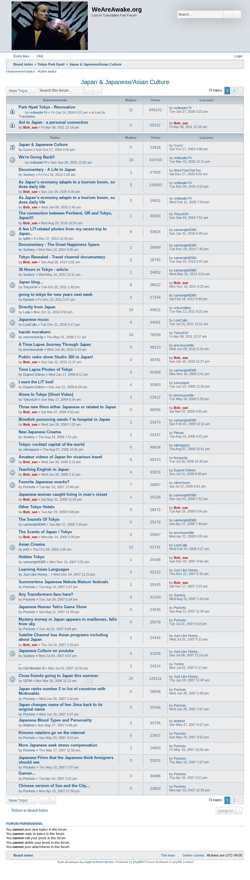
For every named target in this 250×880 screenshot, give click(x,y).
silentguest (31, 449)
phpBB (138, 862)
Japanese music (34, 319)
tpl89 (26, 238)
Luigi (26, 312)
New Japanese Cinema (40, 432)
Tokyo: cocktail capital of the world (51, 444)
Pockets (29, 487)
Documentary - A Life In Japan (47, 169)
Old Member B (34, 668)
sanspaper (182, 383)
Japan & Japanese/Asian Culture (125, 82)
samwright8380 (185, 230)
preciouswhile (33, 349)
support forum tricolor (99, 862)
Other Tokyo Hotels (37, 507)
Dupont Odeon (34, 374)
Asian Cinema (32, 544)
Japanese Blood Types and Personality (55, 720)
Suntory (29, 174)
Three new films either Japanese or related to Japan (67, 407)
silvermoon (182, 482)
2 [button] (234, 90)
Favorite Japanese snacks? (44, 482)
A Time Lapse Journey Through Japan (55, 344)
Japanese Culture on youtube (46, 650)
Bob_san (30, 127)
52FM (27, 681)
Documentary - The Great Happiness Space (59, 244)
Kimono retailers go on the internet (52, 732)
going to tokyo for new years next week (55, 294)
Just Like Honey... (36, 574)
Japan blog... (31, 282)
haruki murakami (35, 332)
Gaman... (27, 773)
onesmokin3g (33, 337)
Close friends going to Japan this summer (58, 675)
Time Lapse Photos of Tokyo (46, 369)
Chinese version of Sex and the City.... (55, 785)
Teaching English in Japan (44, 469)
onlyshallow (182, 308)
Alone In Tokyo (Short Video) (46, 394)
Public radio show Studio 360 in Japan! (56, 357)
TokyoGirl (181, 214)
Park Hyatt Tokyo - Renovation (47, 107)
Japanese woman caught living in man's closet (63, 494)
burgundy (181, 458)
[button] (241, 90)
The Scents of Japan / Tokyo (45, 532)
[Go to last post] (194, 108)
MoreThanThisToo (187, 170)
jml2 (26, 549)
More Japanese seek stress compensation (58, 745)
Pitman (179, 433)
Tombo (179, 664)
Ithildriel (28, 725)
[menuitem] (37, 56)
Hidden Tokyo (32, 557)
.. (20, 663)
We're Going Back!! (37, 157)
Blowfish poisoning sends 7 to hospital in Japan (64, 419)
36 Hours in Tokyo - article (43, 269)
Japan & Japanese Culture (43, 144)
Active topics (47, 71)
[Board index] (50, 26)
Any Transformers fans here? (46, 594)
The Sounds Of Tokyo (39, 519)
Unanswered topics (20, 71)
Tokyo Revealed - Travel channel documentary (62, 257)
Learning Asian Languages (44, 569)
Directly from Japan (37, 307)
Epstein (28, 299)
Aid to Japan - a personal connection (53, 122)
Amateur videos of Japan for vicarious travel (60, 457)
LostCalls (30, 324)
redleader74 (38, 112)
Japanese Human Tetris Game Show (53, 607)
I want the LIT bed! (36, 382)
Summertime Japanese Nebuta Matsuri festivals (63, 582)
